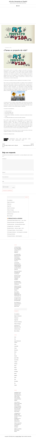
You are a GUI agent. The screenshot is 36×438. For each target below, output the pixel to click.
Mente (15, 365)
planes (13, 140)
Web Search (9, 204)
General (5, 140)
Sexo (15, 379)
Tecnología (16, 381)
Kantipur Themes (18, 436)
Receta (15, 373)
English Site (9, 206)
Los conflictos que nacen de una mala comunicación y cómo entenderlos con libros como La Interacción (17, 257)
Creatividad (16, 346)
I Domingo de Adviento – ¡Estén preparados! (14, 236)
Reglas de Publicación (10, 202)
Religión (15, 375)
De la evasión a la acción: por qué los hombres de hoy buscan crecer (17, 304)
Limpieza (15, 361)
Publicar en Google (10, 210)
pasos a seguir (25, 138)
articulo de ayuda (12, 138)
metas (20, 138)
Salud (15, 377)
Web (3, 181)
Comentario (4, 158)
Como (15, 344)
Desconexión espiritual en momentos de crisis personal (17, 272)
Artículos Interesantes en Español (18, 1)
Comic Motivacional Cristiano (17, 341)
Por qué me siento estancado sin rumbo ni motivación (17, 283)
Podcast (15, 369)
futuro (17, 138)
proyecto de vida (18, 140)
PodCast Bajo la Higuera (15, 218)
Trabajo (15, 385)
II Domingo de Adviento (11, 234)
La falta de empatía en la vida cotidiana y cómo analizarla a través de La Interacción (17, 250)
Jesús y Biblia (16, 357)
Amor (15, 337)
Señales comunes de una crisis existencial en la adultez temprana (17, 288)
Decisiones (6, 138)
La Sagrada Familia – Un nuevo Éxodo (13, 226)
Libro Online (16, 359)
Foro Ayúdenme (9, 200)
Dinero (15, 352)
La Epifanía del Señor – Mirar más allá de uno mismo (16, 224)
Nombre (4, 172)
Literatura (15, 363)
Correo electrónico (5, 176)
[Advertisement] (18, 16)
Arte (15, 339)
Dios (15, 354)
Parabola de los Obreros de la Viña (13, 211)
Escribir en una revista (11, 208)
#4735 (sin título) (10, 213)
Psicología (16, 371)
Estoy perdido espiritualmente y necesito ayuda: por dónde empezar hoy (17, 293)
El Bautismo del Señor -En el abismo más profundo (15, 222)
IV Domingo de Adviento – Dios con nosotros (14, 230)
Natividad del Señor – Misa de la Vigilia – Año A (15, 228)
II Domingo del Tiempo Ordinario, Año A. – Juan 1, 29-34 (16, 220)
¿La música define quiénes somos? (17, 420)
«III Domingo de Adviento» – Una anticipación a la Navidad (17, 232)
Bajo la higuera (9, 215)
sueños (23, 140)
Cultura (15, 348)
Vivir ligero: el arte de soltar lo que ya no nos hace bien (17, 299)
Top (14, 383)
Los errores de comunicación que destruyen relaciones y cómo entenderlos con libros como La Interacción (17, 266)
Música (15, 367)
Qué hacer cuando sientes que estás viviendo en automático (17, 277)
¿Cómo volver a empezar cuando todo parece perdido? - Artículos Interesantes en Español (18, 405)
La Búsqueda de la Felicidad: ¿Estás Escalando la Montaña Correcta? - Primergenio (17, 416)
